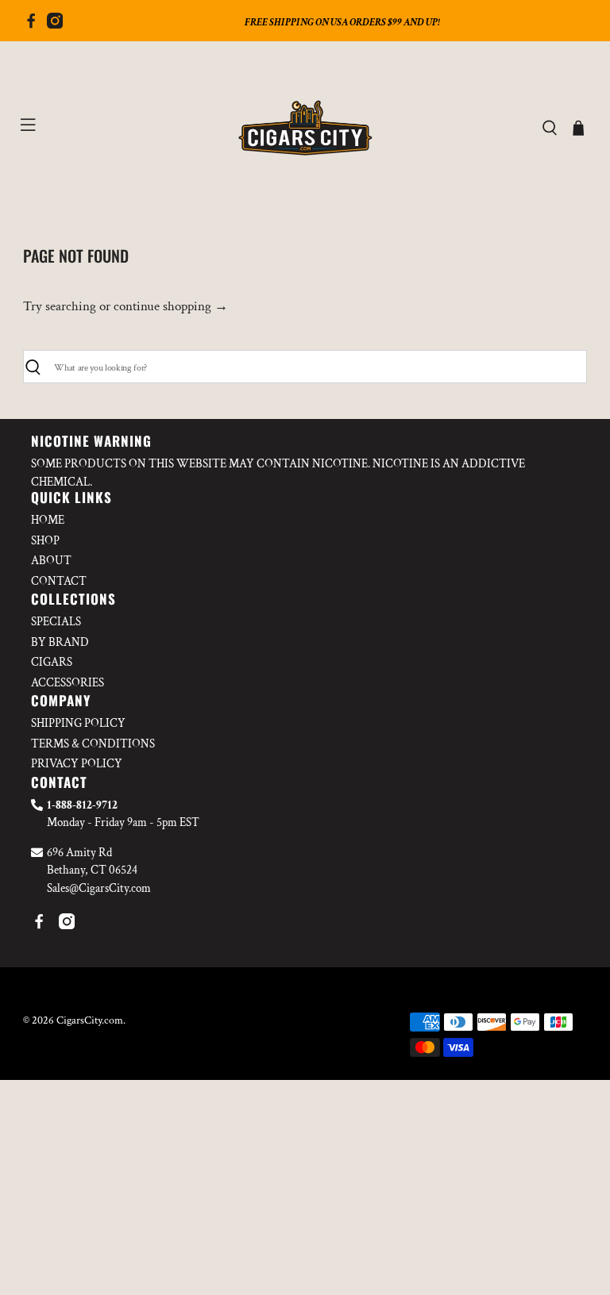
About (51, 560)
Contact (59, 581)
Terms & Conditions (93, 743)
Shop (45, 540)
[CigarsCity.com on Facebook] (31, 24)
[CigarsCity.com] (305, 128)
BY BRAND (60, 642)
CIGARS (51, 662)
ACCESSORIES (67, 682)
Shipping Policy (78, 723)
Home (47, 520)
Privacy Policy (76, 763)
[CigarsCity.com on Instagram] (55, 24)
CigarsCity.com (89, 1020)
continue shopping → (171, 306)
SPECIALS (56, 621)
